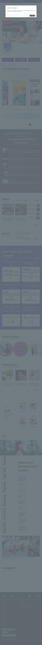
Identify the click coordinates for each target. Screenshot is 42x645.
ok (32, 15)
